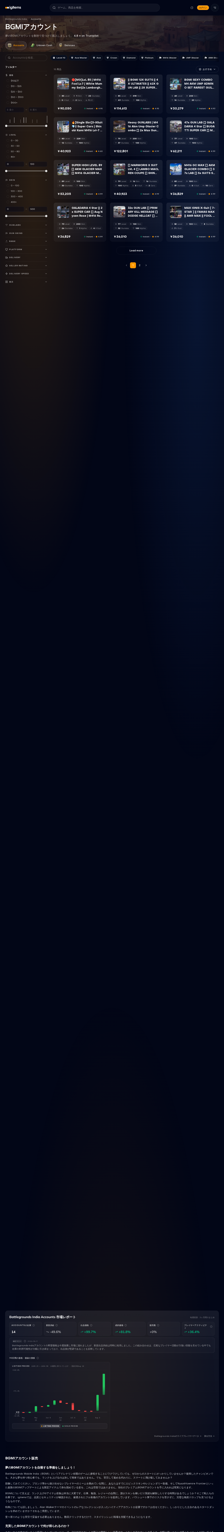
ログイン (203, 7)
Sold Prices (71, 1426)
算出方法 (208, 1436)
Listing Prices (51, 1426)
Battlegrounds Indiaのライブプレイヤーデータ (176, 1436)
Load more (136, 250)
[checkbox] (59, 87)
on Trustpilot (86, 35)
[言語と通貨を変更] (192, 7)
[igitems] (13, 8)
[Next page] (146, 265)
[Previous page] (126, 265)
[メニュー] (215, 8)
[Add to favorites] (66, 80)
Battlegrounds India (16, 19)
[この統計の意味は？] (33, 1325)
